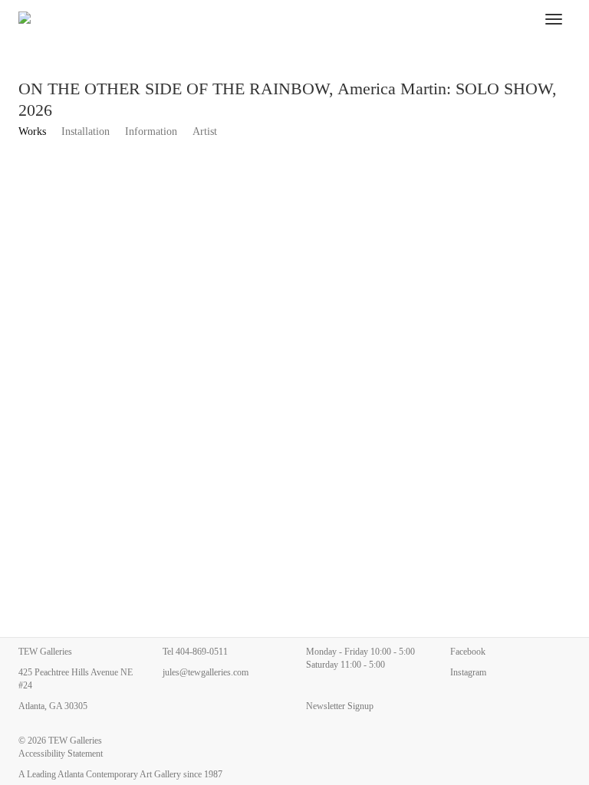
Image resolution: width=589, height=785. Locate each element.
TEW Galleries (75, 740)
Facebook (467, 651)
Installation (85, 131)
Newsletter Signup (339, 706)
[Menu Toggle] (554, 19)
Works (32, 131)
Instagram (468, 672)
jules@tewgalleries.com (205, 672)
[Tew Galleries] (272, 19)
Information (151, 131)
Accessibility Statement (60, 753)
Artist (204, 131)
